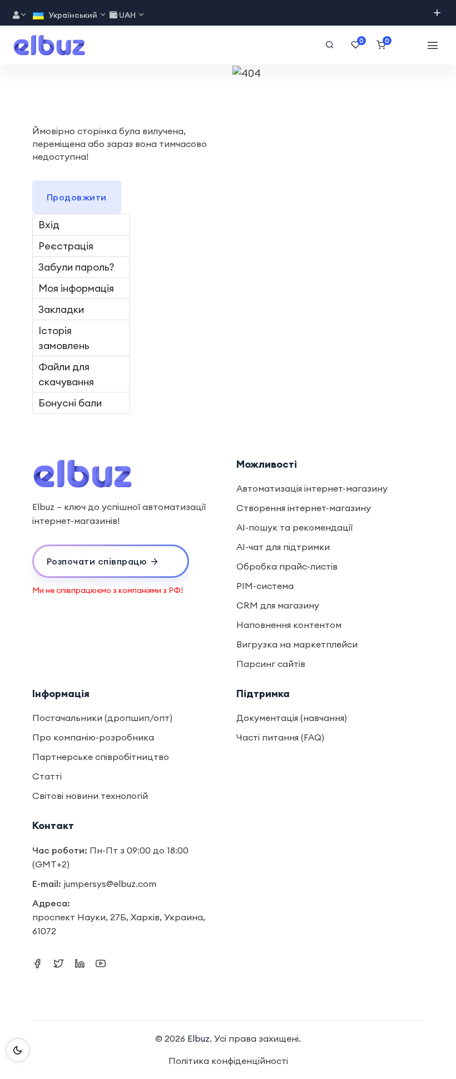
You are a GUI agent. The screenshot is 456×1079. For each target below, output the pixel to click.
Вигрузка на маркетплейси (297, 644)
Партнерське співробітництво (100, 756)
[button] (111, 561)
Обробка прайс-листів (287, 566)
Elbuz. (199, 1038)
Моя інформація (76, 288)
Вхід (49, 224)
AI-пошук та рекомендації (294, 527)
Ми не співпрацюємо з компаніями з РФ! (107, 590)
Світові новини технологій (90, 795)
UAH (127, 15)
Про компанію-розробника (93, 737)
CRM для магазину (277, 605)
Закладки (61, 309)
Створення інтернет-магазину (303, 507)
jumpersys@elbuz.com (109, 883)
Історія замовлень (64, 338)
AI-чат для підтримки (283, 546)
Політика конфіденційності (228, 1060)
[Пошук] (330, 45)
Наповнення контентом (288, 624)
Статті (47, 776)
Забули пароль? (76, 267)
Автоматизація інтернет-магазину (312, 488)
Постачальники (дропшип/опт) (102, 717)
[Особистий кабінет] (20, 15)
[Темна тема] (18, 1050)
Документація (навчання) (291, 717)
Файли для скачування (66, 374)
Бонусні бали (70, 402)
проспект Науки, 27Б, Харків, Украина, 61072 (118, 923)
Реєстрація (65, 245)
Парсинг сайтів (270, 663)
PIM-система (265, 585)
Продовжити (77, 197)
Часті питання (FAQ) (280, 737)
